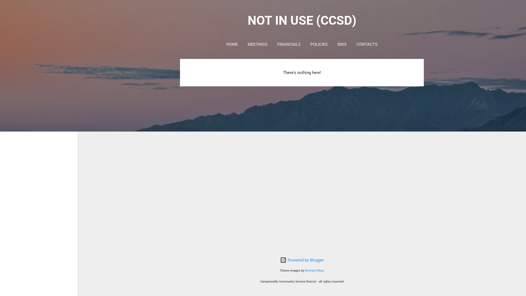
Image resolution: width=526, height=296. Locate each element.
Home (232, 44)
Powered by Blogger (305, 260)
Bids (342, 44)
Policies (319, 44)
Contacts (367, 44)
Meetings (257, 44)
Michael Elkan (314, 270)
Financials (289, 44)
